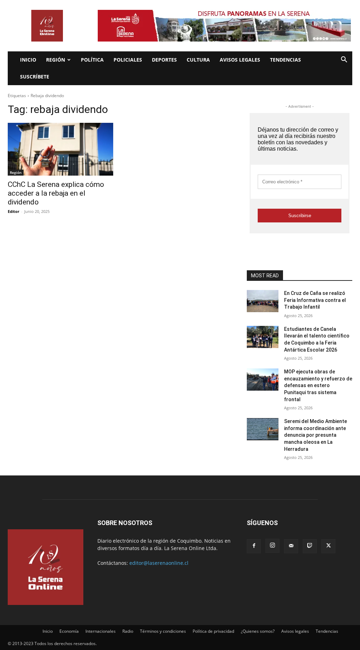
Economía (69, 631)
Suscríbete (34, 76)
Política (92, 59)
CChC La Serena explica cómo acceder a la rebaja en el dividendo (56, 193)
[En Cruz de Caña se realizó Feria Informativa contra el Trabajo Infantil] (262, 301)
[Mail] (291, 546)
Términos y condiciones (163, 631)
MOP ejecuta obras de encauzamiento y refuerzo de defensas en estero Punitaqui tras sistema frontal (318, 385)
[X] (328, 546)
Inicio (28, 59)
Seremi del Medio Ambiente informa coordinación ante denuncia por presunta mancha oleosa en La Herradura (315, 435)
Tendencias (285, 59)
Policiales (128, 59)
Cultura (198, 59)
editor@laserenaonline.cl (158, 563)
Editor (13, 211)
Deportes (164, 59)
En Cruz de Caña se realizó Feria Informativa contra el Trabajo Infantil (315, 300)
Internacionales (100, 631)
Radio (127, 631)
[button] (343, 60)
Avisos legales (240, 59)
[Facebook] (254, 546)
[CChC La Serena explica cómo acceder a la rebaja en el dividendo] (60, 149)
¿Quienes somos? (258, 631)
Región (55, 59)
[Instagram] (272, 546)
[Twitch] (310, 546)
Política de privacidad (213, 631)
